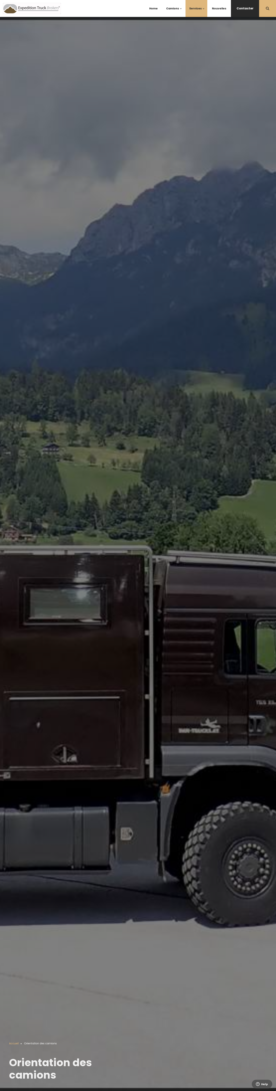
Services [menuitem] (197, 12)
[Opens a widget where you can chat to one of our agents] (262, 1084)
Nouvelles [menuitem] (219, 8)
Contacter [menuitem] (245, 8)
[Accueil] (32, 8)
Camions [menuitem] (174, 12)
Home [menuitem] (153, 8)
